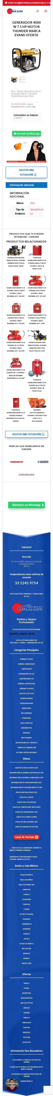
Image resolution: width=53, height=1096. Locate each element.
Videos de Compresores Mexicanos (26, 807)
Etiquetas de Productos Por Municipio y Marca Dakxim (26, 1068)
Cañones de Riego (26, 688)
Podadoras (26, 718)
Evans (33, 106)
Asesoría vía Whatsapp (28, 133)
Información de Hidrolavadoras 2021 (26, 782)
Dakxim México (26, 1081)
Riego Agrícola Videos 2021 (26, 792)
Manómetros (26, 728)
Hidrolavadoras (26, 703)
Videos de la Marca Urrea (26, 817)
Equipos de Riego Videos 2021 (26, 767)
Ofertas (26, 974)
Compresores (26, 669)
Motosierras (26, 737)
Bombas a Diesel (26, 659)
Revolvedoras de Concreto (27, 742)
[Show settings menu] (28, 160)
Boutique (14, 642)
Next (45, 462)
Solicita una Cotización (26, 172)
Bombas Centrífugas (26, 683)
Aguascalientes (26, 875)
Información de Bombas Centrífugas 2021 (27, 772)
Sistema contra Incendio (26, 752)
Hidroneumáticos (26, 678)
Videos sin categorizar (26, 802)
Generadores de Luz (32, 91)
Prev (7, 462)
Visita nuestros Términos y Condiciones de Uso (26, 595)
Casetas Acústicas (26, 693)
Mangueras (26, 708)
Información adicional (22, 185)
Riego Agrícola (27, 723)
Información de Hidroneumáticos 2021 (26, 787)
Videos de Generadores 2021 (26, 812)
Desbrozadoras (26, 698)
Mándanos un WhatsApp (26, 505)
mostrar (18, 117)
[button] (36, 50)
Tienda (19, 91)
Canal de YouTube (24, 837)
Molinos (26, 733)
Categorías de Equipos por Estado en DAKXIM (26, 1075)
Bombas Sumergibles (26, 664)
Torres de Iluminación (26, 747)
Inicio (13, 91)
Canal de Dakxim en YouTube (26, 826)
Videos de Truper (26, 797)
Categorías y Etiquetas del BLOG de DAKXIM (26, 1061)
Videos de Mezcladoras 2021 (26, 822)
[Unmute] (23, 160)
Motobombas (26, 713)
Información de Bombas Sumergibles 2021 (26, 777)
